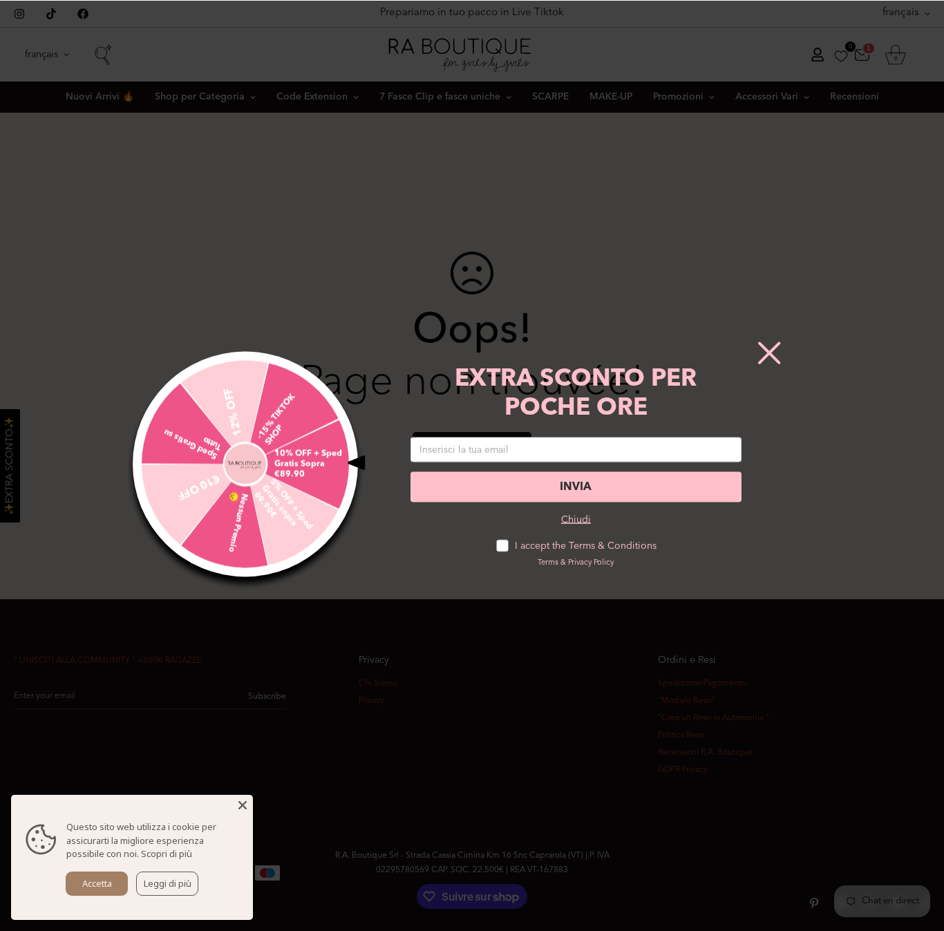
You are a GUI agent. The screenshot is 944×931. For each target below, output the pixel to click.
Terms (548, 563)
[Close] (242, 805)
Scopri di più (166, 853)
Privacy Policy (591, 563)
